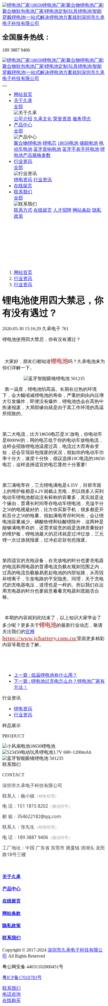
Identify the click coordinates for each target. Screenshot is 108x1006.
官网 (30, 631)
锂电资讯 (23, 708)
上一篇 (45, 675)
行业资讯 (23, 278)
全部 (18, 106)
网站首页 (23, 94)
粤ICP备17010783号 (22, 977)
